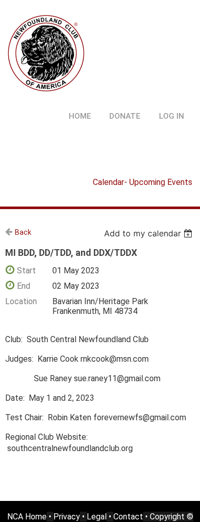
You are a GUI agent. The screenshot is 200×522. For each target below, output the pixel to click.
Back (23, 232)
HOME (80, 116)
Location (21, 301)
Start (26, 270)
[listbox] (149, 233)
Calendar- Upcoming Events (142, 182)
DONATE (125, 116)
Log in (171, 116)
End (23, 286)
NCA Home (27, 516)
